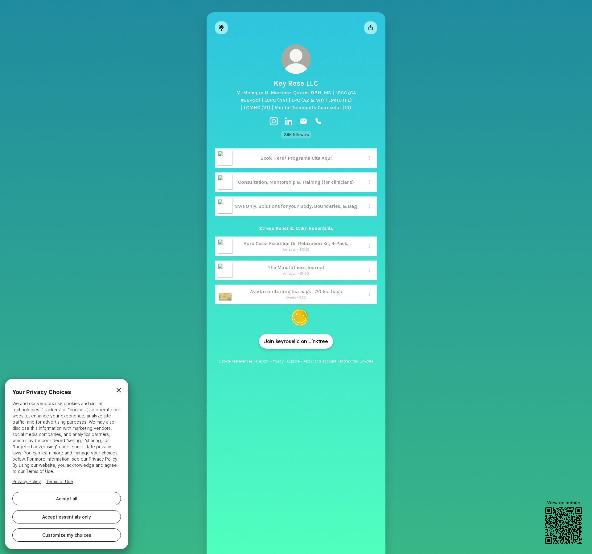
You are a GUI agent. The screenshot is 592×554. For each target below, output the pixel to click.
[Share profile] (370, 28)
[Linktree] (221, 28)
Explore (293, 361)
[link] (273, 121)
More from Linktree (356, 361)
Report (262, 361)
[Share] (369, 158)
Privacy (277, 361)
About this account (319, 361)
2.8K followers (296, 134)
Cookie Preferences (236, 361)
